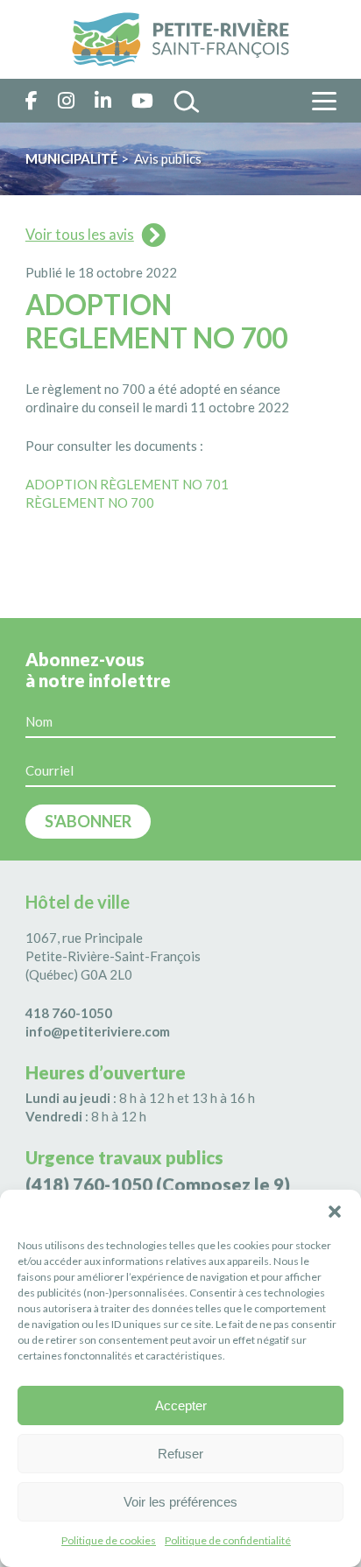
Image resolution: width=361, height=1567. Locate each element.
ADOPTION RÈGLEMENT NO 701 (127, 484)
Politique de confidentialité (228, 1540)
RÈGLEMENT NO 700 (89, 502)
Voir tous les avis (79, 234)
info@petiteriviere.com (97, 1031)
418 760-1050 (68, 1013)
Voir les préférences (180, 1501)
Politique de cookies (108, 1540)
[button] (334, 1211)
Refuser (180, 1453)
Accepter (181, 1405)
